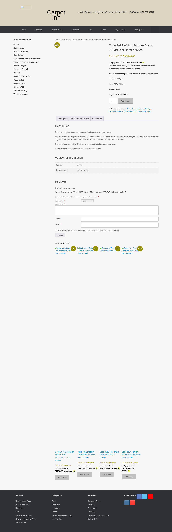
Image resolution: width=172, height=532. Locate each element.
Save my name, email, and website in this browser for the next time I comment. (89, 230)
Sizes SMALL (18, 87)
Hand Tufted (18, 55)
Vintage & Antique (20, 94)
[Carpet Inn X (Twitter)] (144, 496)
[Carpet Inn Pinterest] (132, 502)
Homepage (139, 29)
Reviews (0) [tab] (97, 118)
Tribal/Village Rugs (143, 111)
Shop (104, 29)
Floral (54, 501)
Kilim (17, 511)
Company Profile (94, 501)
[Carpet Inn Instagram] (126, 502)
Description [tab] (63, 118)
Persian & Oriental (116, 111)
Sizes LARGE (129, 111)
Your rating (60, 201)
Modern (55, 511)
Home (23, 29)
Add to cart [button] (62, 477)
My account (120, 29)
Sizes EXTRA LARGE (22, 76)
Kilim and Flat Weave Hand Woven (27, 58)
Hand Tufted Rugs (22, 504)
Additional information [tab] (80, 118)
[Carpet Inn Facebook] (139, 496)
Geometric (56, 504)
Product (38, 29)
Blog (90, 29)
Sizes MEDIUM (19, 83)
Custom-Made (56, 29)
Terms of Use (20, 522)
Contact (91, 504)
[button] (155, 29)
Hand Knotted (66, 39)
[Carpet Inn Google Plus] (150, 496)
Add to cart (125, 101)
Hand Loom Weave (20, 51)
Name (58, 218)
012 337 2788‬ (147, 12)
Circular (16, 44)
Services (75, 29)
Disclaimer (92, 508)
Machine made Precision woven (25, 62)
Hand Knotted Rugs (23, 501)
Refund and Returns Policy (25, 519)
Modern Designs (145, 108)
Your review (60, 204)
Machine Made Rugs (23, 515)
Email (58, 224)
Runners (16, 72)
